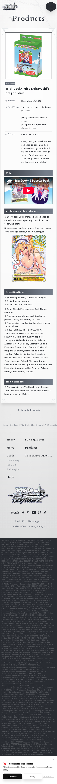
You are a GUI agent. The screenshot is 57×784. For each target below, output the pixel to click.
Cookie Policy (19, 526)
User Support (34, 521)
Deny (32, 776)
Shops (11, 477)
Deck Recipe (13, 460)
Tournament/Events (38, 455)
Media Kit (20, 521)
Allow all (12, 776)
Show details (48, 776)
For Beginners (34, 439)
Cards (11, 455)
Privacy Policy (36, 526)
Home (5, 425)
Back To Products (30, 410)
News (10, 447)
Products (14, 425)
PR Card (11, 465)
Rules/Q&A (13, 469)
